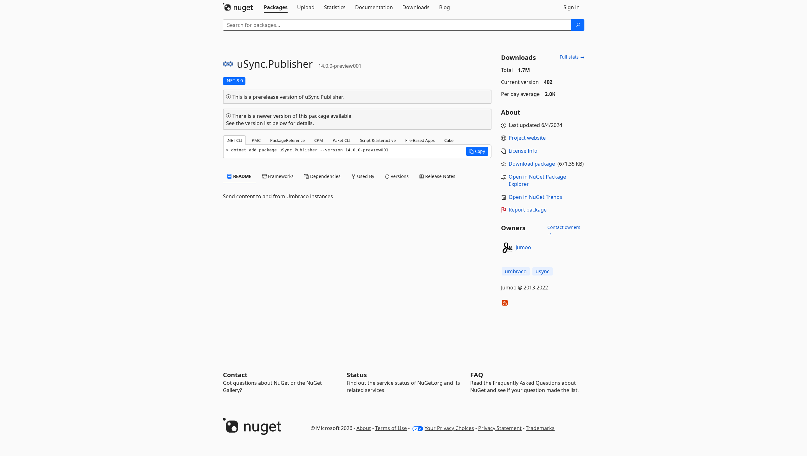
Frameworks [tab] (280, 176)
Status (357, 374)
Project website (527, 137)
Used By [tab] (365, 176)
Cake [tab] (448, 140)
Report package (528, 209)
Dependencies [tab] (325, 176)
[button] (477, 151)
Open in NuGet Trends (535, 196)
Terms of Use (391, 428)
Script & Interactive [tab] (378, 140)
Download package (532, 163)
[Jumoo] (507, 247)
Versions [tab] (399, 176)
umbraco (516, 271)
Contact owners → (563, 230)
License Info (523, 150)
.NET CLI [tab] (234, 140)
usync (543, 271)
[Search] (577, 25)
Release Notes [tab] (439, 176)
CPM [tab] (318, 140)
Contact (235, 374)
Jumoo (523, 247)
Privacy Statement (500, 428)
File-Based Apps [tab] (420, 140)
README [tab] (241, 176)
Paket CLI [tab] (341, 140)
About (363, 428)
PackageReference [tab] (287, 140)
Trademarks (540, 428)
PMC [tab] (256, 140)
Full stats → (572, 57)
